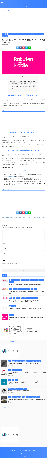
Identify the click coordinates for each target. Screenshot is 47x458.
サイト (3, 253)
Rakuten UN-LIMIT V (22, 217)
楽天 (38, 217)
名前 (3, 243)
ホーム (11, 450)
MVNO (8, 217)
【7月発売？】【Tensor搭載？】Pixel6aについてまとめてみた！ (24, 363)
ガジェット (28, 217)
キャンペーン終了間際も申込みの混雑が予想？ (23, 86)
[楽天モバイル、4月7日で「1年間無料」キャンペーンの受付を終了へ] (26, 47)
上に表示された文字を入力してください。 (10, 263)
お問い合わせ (34, 450)
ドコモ (35, 217)
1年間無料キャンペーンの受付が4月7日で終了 (23, 81)
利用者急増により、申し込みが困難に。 (21, 84)
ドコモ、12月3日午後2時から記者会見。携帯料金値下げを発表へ (25, 284)
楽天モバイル (41, 217)
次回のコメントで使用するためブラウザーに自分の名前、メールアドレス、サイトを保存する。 (22, 258)
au (6, 217)
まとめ (11, 88)
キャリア (32, 217)
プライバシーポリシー (27, 450)
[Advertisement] (23, 21)
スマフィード (23, 6)
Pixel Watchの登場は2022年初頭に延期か (18, 390)
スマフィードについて (18, 450)
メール (4, 248)
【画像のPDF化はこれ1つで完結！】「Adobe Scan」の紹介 (23, 382)
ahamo (4, 217)
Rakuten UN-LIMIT (13, 217)
